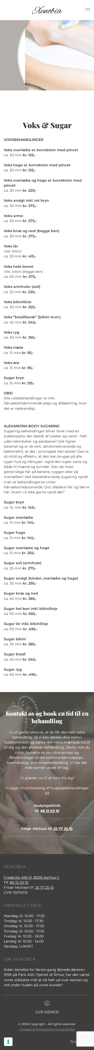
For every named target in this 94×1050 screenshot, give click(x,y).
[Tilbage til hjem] (47, 10)
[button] (87, 10)
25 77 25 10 (63, 829)
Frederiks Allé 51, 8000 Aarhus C (31, 877)
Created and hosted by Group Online (47, 1029)
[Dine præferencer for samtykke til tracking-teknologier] (8, 1041)
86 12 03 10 (49, 811)
